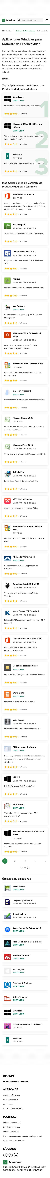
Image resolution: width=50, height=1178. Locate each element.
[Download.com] (8, 20)
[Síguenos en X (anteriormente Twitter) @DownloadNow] (11, 1155)
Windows (6, 31)
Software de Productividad (25, 31)
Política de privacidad (12, 1122)
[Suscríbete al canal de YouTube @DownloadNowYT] (16, 1155)
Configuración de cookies (13, 1141)
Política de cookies (11, 1131)
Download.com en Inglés (13, 1109)
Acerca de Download (11, 1095)
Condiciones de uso (11, 1127)
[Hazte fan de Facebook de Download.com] (5, 1155)
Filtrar (5, 78)
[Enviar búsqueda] (19, 20)
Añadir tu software (10, 1100)
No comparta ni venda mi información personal (22, 1136)
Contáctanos (8, 1104)
